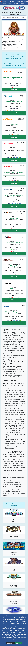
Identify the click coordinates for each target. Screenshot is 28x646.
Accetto (18, 643)
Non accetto (10, 643)
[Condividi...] (24, 38)
